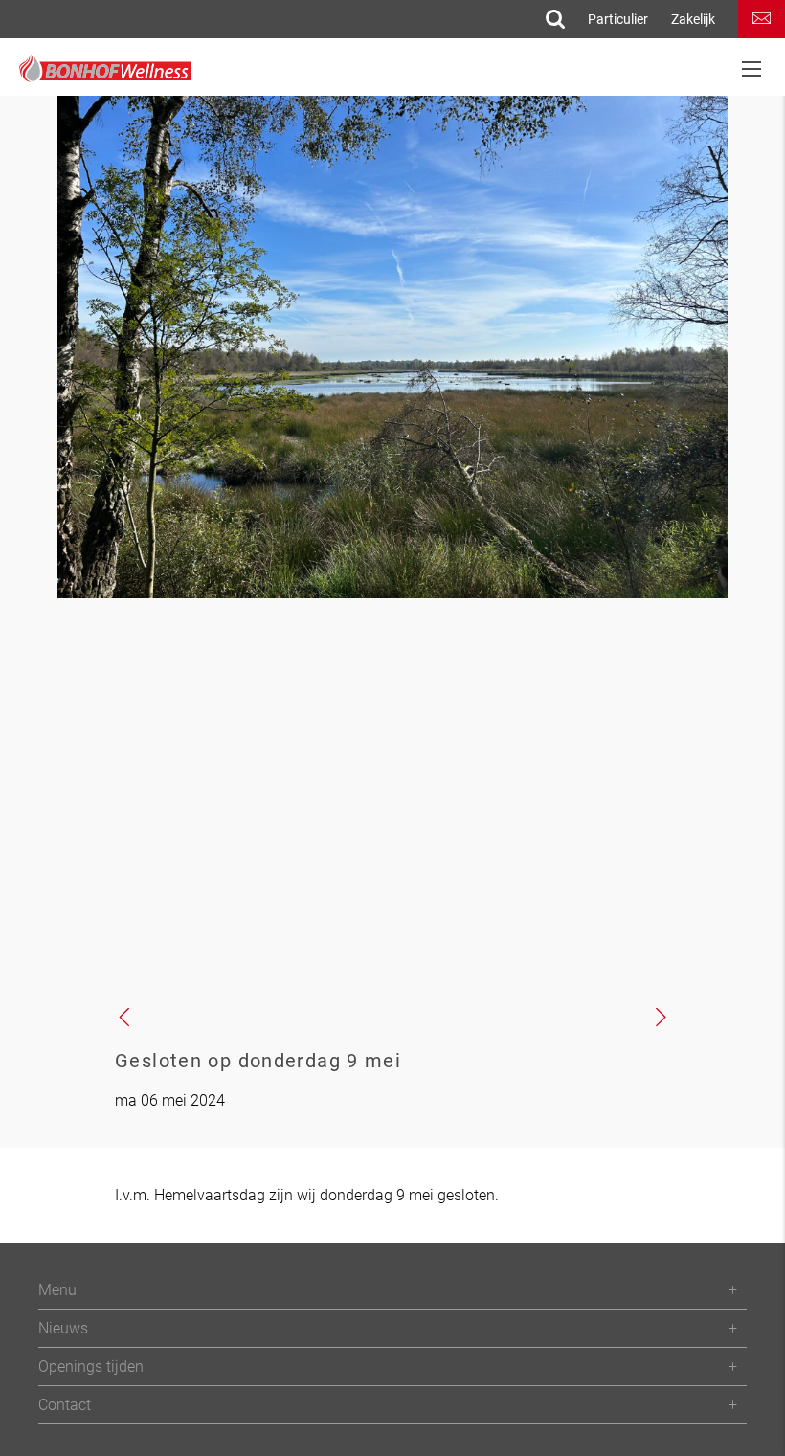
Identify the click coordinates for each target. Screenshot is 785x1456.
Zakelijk (693, 19)
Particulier (618, 19)
